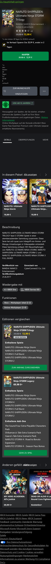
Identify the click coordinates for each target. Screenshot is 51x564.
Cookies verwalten (34, 552)
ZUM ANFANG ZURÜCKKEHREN (26, 367)
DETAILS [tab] (7, 139)
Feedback (4, 521)
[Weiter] (46, 175)
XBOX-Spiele (22, 514)
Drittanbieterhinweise (34, 525)
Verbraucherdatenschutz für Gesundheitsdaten (22, 545)
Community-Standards (21, 521)
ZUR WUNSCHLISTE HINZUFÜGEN (21, 91)
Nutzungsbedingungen (11, 555)
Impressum (38, 548)
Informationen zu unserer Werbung (17, 558)
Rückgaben (5, 531)
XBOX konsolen (7, 514)
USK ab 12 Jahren (21, 103)
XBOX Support (35, 518)
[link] (14, 198)
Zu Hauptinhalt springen (12, 1)
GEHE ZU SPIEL (25, 452)
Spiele (3, 535)
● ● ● (44, 91)
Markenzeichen (30, 555)
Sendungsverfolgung (21, 531)
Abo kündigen (25, 548)
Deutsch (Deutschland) (11, 538)
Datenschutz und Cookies (12, 552)
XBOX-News (21, 518)
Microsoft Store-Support (29, 528)
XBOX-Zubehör (7, 518)
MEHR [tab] (45, 139)
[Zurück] (40, 175)
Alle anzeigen (30, 174)
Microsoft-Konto (8, 528)
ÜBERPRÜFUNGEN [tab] (26, 139)
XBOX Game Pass (36, 514)
